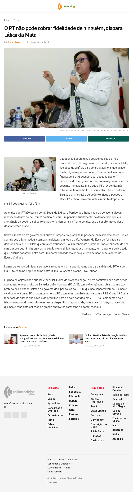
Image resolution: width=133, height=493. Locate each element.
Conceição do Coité (99, 425)
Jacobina (117, 439)
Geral (72, 410)
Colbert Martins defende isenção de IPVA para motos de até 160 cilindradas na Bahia (106, 338)
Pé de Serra (97, 431)
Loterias (74, 418)
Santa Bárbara (120, 394)
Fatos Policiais (52, 425)
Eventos (73, 414)
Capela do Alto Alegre (118, 405)
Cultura (73, 401)
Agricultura (53, 403)
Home (7, 20)
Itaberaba (117, 430)
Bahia (72, 387)
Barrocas (96, 415)
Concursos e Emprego (54, 409)
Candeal (117, 399)
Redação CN (14, 42)
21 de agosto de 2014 (38, 42)
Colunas (74, 405)
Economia (75, 392)
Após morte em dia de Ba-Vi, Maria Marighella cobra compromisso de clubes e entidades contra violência (42, 338)
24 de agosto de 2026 (31, 346)
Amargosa (97, 394)
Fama (50, 419)
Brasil (50, 394)
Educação (75, 396)
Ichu (114, 425)
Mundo (51, 399)
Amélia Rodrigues (97, 400)
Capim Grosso (116, 412)
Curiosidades (55, 415)
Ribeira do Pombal (118, 389)
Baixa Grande (98, 410)
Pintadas (96, 436)
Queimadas (97, 440)
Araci (94, 406)
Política (17, 20)
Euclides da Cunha (119, 419)
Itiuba (115, 434)
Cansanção (97, 419)
